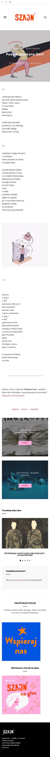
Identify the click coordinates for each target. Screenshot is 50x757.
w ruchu (25, 475)
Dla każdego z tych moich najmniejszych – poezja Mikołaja (25, 554)
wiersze (34, 409)
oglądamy (34, 473)
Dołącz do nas (8, 740)
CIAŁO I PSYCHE (22, 473)
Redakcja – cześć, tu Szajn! (13, 738)
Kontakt (5, 747)
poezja (16, 409)
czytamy (20, 49)
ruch (25, 409)
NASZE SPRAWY (21, 432)
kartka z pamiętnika (27, 430)
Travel (32, 432)
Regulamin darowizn (10, 745)
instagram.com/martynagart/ (13, 395)
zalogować (18, 580)
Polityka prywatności (11, 743)
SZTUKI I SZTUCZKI (33, 49)
